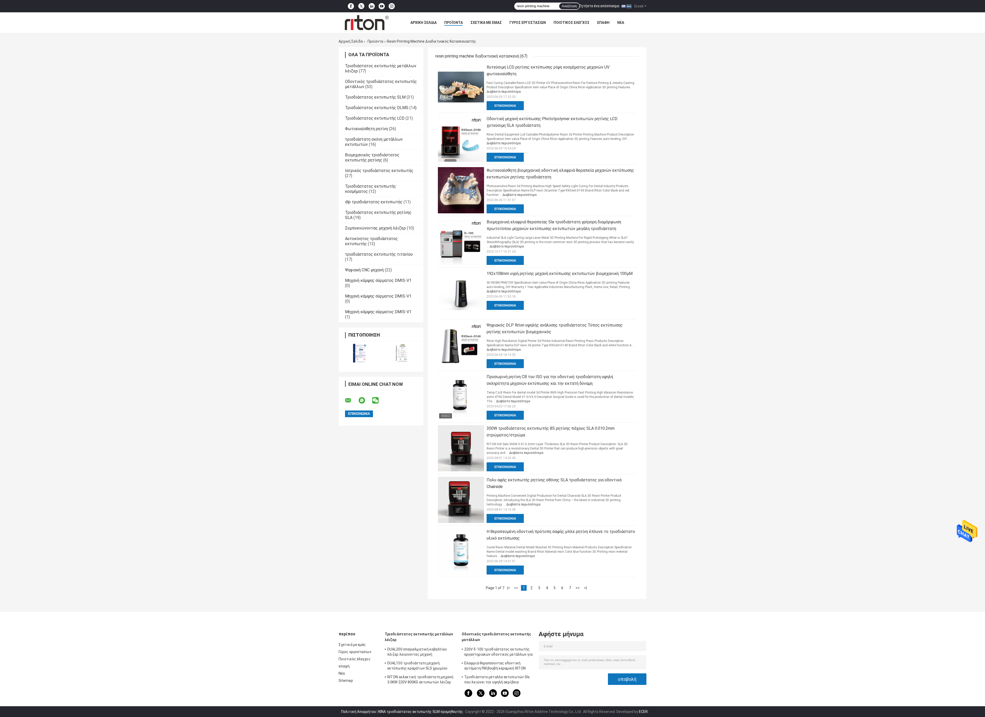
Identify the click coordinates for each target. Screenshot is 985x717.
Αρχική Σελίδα (423, 23)
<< (516, 588)
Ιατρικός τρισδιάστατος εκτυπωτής (379, 170)
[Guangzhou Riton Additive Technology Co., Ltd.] (367, 22)
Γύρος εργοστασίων (527, 23)
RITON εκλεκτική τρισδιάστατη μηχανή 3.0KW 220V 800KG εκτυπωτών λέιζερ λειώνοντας (420, 680)
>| (585, 588)
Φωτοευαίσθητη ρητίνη (366, 128)
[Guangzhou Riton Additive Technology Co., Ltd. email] (351, 400)
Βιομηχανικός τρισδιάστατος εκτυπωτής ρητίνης (372, 157)
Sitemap (346, 680)
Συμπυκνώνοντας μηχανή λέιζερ (375, 228)
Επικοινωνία (505, 106)
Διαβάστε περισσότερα (504, 91)
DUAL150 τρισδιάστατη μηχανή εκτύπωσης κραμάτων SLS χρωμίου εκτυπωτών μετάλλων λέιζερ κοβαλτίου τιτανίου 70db (421, 666)
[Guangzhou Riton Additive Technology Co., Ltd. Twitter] (361, 6)
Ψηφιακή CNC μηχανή (364, 269)
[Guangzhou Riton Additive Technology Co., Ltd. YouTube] (381, 6)
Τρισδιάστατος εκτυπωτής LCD (375, 118)
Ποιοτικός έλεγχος (571, 23)
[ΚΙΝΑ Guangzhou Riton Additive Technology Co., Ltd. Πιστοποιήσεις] (360, 353)
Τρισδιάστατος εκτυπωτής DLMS (376, 107)
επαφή (603, 23)
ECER (643, 712)
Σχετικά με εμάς (486, 23)
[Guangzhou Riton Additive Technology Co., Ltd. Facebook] (351, 6)
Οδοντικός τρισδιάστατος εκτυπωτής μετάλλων (496, 637)
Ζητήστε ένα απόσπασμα (599, 6)
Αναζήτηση (569, 6)
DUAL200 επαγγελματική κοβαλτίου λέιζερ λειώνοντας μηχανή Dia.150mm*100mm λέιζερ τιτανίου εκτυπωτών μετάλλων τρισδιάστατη (418, 652)
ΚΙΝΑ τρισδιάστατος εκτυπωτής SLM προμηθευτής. (421, 712)
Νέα (620, 23)
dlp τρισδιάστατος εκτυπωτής (373, 201)
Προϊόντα (453, 23)
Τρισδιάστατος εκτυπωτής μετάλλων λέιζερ (419, 637)
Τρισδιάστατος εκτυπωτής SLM (375, 97)
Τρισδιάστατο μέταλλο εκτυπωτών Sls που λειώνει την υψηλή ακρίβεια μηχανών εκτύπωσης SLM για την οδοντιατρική (497, 680)
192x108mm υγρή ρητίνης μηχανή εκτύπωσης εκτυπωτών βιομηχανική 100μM (560, 273)
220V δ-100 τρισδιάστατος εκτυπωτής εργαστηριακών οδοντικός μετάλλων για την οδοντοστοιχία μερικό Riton (498, 652)
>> (578, 588)
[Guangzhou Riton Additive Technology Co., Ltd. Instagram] (391, 6)
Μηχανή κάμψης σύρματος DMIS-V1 (378, 280)
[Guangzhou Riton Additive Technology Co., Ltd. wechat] (378, 400)
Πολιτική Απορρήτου (358, 712)
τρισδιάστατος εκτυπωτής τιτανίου (379, 254)
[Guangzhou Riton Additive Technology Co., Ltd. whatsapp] (365, 400)
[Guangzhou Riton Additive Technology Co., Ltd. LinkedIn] (371, 6)
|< (508, 588)
